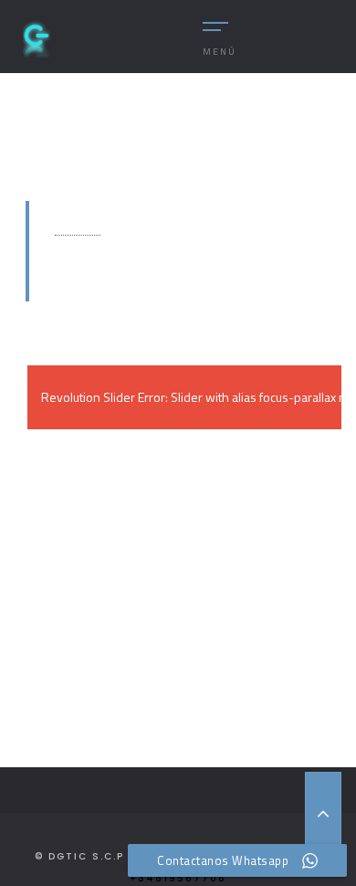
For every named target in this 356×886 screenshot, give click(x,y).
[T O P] (323, 813)
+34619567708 (178, 878)
